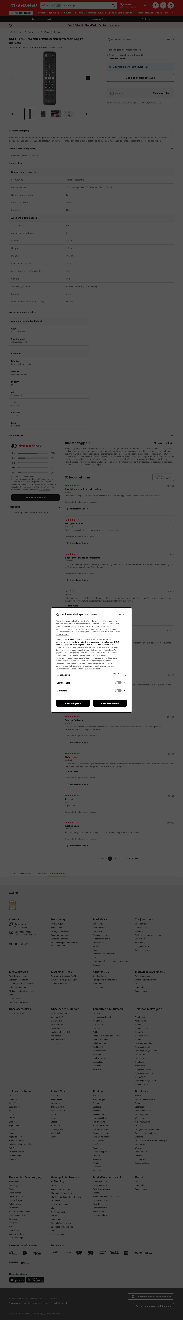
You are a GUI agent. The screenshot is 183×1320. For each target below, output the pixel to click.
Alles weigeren (73, 703)
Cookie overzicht (77, 669)
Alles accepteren (110, 703)
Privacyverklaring (62, 669)
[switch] (118, 682)
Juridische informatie (93, 669)
